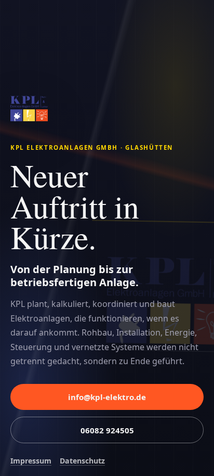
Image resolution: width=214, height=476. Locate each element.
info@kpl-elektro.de (107, 397)
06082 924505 (107, 430)
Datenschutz (82, 461)
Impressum (30, 461)
